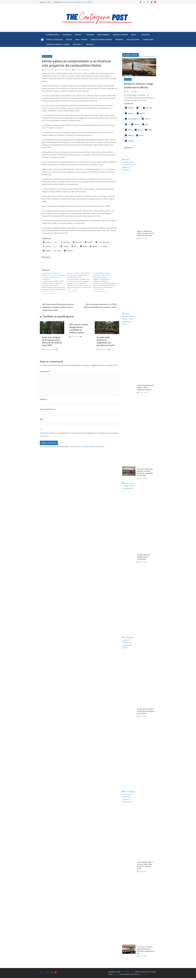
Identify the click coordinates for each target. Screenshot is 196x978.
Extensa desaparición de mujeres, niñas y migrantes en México (145, 387)
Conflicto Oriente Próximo (101, 39)
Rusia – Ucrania (81, 39)
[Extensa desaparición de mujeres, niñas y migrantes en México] (128, 388)
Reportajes (128, 79)
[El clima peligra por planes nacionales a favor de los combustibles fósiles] (105, 282)
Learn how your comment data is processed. (87, 446)
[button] (82, 34)
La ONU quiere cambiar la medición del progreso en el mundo (145, 711)
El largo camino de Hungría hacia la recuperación (143, 557)
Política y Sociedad (120, 35)
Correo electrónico (48, 409)
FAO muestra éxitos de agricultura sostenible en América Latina (78, 328)
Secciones (77, 44)
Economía (90, 35)
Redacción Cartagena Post (64, 70)
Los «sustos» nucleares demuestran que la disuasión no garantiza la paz (145, 950)
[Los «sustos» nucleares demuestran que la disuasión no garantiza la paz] (128, 952)
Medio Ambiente (103, 35)
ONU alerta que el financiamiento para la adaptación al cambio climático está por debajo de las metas (58, 307)
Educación (145, 35)
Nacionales (67, 35)
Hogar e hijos (148, 39)
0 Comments (77, 70)
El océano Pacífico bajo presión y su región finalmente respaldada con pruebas (145, 472)
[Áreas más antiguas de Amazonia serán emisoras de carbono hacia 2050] (52, 323)
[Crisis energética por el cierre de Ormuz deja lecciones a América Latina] (128, 866)
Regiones (89, 44)
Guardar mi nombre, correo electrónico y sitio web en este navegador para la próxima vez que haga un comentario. (79, 434)
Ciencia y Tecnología (54, 39)
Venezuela (119, 39)
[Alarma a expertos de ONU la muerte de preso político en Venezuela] (128, 234)
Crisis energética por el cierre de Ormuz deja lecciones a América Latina (145, 865)
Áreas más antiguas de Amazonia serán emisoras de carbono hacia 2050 (52, 341)
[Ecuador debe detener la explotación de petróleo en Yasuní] (107, 323)
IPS (137, 91)
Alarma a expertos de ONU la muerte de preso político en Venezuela (145, 233)
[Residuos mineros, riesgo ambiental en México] (139, 67)
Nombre (44, 399)
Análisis (69, 39)
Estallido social (133, 39)
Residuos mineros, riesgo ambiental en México (76, 2)
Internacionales (52, 35)
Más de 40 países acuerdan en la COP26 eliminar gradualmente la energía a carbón (100, 305)
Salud (133, 35)
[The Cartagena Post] (42, 39)
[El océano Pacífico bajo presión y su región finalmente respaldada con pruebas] (128, 474)
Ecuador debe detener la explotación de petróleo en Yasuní (106, 341)
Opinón (78, 35)
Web (41, 419)
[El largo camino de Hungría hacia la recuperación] (128, 558)
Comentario (45, 371)
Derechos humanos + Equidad (58, 44)
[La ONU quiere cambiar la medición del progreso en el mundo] (128, 712)
